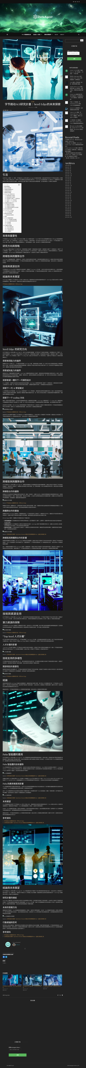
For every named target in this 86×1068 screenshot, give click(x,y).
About (62, 34)
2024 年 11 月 (68, 185)
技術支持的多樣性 (8, 213)
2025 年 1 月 (68, 184)
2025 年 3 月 (68, 180)
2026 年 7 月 (68, 167)
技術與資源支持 (8, 191)
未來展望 (9, 222)
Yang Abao (7, 995)
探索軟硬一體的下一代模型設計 (13, 198)
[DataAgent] (43, 16)
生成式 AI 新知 (36, 34)
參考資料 (9, 224)
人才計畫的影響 (9, 212)
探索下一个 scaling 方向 (12, 201)
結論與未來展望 (8, 192)
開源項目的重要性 (10, 215)
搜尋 (82, 40)
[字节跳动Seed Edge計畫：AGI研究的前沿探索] (32, 980)
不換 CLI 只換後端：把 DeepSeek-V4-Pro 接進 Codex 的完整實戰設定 (75, 103)
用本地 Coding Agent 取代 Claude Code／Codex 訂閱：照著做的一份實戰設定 (76, 78)
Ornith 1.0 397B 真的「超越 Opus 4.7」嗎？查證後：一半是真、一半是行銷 (76, 72)
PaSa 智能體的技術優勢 (12, 219)
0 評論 (35, 107)
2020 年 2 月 (68, 215)
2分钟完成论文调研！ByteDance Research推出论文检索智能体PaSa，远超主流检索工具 (26, 534)
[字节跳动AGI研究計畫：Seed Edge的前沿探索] (12, 980)
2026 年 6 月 (68, 169)
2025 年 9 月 (68, 177)
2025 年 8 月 (68, 179)
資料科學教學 (47, 34)
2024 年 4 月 (68, 188)
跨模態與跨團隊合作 (9, 189)
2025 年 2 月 (68, 182)
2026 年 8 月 (68, 165)
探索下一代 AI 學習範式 (12, 200)
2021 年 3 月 (68, 205)
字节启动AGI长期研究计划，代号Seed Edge (13, 284)
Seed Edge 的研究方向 (10, 194)
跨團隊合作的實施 (10, 206)
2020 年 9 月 (68, 209)
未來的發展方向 (10, 228)
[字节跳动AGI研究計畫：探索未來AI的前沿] (52, 980)
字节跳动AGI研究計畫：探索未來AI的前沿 (52, 986)
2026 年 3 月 (68, 170)
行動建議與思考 (10, 229)
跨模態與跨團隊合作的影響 (12, 207)
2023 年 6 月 (68, 193)
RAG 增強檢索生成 (26, 34)
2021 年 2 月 (68, 207)
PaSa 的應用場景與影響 (12, 221)
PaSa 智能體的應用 (9, 218)
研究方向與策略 (7, 188)
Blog (56, 34)
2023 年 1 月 (68, 198)
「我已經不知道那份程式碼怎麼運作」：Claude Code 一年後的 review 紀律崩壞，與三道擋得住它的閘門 (74, 154)
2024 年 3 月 (68, 190)
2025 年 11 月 (68, 175)
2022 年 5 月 (68, 203)
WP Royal (12, 1065)
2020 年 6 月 (68, 212)
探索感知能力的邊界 (11, 197)
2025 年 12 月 (68, 174)
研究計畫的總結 (10, 226)
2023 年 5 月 (68, 195)
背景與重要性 (7, 186)
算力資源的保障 (8, 209)
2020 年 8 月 (68, 210)
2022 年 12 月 (68, 200)
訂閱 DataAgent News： (73, 51)
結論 (6, 216)
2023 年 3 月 (68, 197)
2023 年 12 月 (68, 192)
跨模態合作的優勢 (10, 204)
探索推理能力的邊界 (10, 195)
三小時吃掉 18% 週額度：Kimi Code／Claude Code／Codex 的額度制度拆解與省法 (76, 121)
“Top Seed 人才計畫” (9, 210)
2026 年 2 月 (68, 172)
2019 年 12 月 (68, 217)
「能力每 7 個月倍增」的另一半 (72, 158)
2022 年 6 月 (68, 202)
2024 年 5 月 (68, 187)
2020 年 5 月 (68, 213)
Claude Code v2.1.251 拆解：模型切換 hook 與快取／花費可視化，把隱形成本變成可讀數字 (74, 149)
